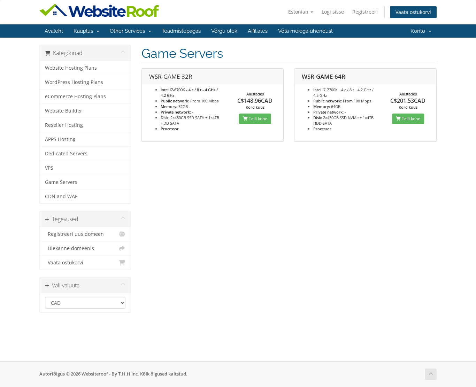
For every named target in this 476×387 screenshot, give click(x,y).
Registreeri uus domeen (74, 234)
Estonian (299, 11)
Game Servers (61, 182)
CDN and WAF (61, 196)
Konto (419, 31)
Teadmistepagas (181, 31)
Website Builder (63, 111)
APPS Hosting (60, 139)
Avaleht (54, 31)
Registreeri (365, 11)
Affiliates (258, 31)
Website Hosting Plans (71, 68)
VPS (49, 168)
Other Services (129, 31)
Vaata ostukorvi (413, 12)
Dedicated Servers (66, 153)
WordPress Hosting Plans (74, 82)
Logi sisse (333, 11)
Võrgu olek (224, 31)
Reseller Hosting (64, 125)
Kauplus (85, 31)
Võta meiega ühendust (305, 31)
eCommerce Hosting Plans (75, 96)
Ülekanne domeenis (69, 248)
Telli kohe (257, 119)
